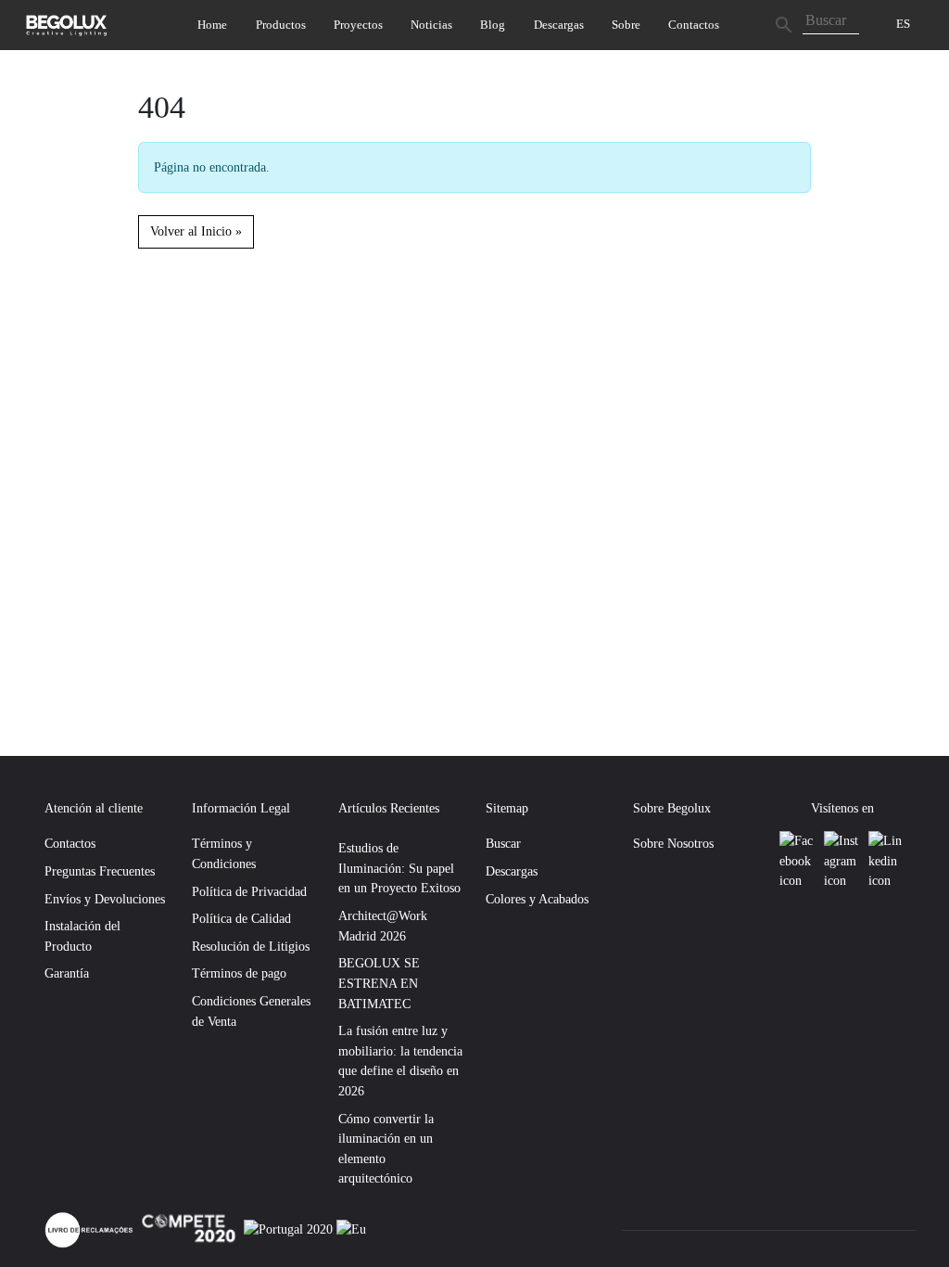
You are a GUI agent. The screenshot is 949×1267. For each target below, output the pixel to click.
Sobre (626, 25)
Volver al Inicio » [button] (196, 231)
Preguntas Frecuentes (99, 871)
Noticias (431, 25)
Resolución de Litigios (251, 946)
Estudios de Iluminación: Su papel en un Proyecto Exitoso (399, 867)
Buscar (503, 843)
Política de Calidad (241, 918)
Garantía (66, 973)
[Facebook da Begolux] (797, 861)
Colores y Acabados (537, 898)
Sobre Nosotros (673, 843)
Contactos (693, 25)
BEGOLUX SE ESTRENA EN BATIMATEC (379, 982)
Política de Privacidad (249, 891)
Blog (492, 25)
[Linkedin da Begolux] (886, 861)
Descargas (559, 25)
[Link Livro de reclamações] (90, 1228)
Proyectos (358, 25)
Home (212, 25)
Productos (281, 25)
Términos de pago (239, 973)
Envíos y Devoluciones (104, 898)
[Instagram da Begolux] (843, 861)
